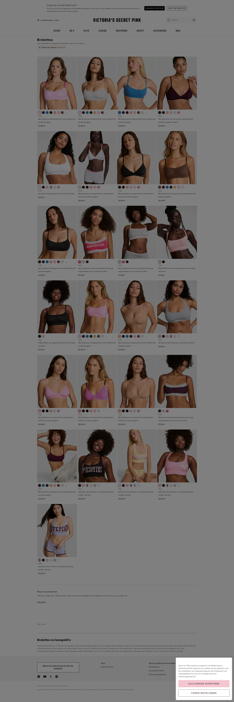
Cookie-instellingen (204, 693)
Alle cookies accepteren (204, 683)
